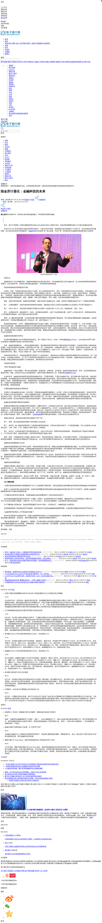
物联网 (52, 62)
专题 (6, 45)
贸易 (79, 576)
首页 (6, 39)
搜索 (2, 57)
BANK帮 (12, 109)
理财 (24, 43)
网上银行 (8, 153)
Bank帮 (84, 62)
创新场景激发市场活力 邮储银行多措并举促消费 (23, 766)
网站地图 (31, 871)
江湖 (20, 43)
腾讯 (66, 572)
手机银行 (8, 161)
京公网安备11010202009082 (43, 880)
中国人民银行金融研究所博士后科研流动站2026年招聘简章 (25, 846)
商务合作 (24, 871)
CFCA (7, 157)
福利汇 (28, 43)
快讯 (10, 43)
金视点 (33, 43)
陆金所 (27, 199)
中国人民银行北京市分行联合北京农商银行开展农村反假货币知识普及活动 (32, 764)
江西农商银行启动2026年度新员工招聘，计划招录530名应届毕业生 (28, 839)
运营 (75, 574)
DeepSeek (11, 69)
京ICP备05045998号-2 (24, 880)
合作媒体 (17, 871)
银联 (6, 145)
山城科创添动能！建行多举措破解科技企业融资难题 (24, 768)
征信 (6, 155)
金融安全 (58, 62)
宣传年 (7, 49)
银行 (6, 180)
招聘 (13, 43)
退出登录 (4, 18)
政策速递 (46, 43)
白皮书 (7, 147)
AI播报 (7, 52)
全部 (88, 62)
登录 (2, 2)
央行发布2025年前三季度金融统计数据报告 (20, 774)
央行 (6, 843)
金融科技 (42, 199)
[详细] (91, 817)
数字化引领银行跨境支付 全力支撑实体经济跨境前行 (23, 776)
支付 (6, 142)
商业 (71, 580)
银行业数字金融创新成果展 (71, 62)
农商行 (7, 174)
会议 (17, 43)
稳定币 (10, 62)
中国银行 (8, 151)
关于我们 (4, 871)
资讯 (6, 41)
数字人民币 (23, 62)
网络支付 (31, 62)
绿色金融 (8, 167)
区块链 (42, 62)
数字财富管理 (84, 560)
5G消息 (7, 163)
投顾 (6, 149)
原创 (6, 43)
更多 (13, 589)
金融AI (37, 62)
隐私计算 (16, 62)
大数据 (67, 373)
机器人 (69, 339)
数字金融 (4, 62)
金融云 (47, 62)
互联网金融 (37, 414)
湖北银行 (8, 850)
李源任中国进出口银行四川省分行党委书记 (24, 780)
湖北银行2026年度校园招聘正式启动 (17, 854)
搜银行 (7, 54)
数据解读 (40, 43)
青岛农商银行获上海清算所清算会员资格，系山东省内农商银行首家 (29, 778)
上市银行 (8, 172)
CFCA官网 (43, 871)
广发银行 (8, 169)
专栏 (6, 47)
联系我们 (11, 871)
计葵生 (32, 199)
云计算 (73, 373)
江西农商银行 (9, 835)
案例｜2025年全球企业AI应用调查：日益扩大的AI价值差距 (25, 772)
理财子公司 (9, 165)
